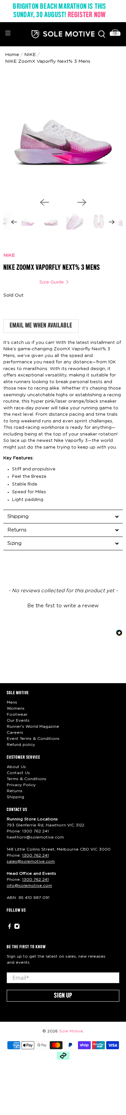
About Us (16, 767)
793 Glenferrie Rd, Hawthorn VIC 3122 (45, 825)
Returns (15, 791)
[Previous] (44, 202)
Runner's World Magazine (33, 726)
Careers (15, 732)
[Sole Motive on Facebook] (9, 927)
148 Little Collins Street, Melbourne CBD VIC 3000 (59, 849)
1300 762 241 (35, 831)
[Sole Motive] (63, 34)
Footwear (17, 714)
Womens (16, 708)
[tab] (63, 516)
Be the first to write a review (63, 605)
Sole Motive (71, 1031)
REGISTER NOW (87, 15)
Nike (30, 54)
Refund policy (21, 745)
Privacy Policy (21, 785)
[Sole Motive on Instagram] (17, 927)
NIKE (9, 255)
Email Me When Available (41, 326)
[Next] (82, 202)
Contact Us (18, 773)
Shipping (15, 797)
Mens (12, 702)
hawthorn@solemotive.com (35, 837)
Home (12, 54)
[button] (63, 605)
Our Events (18, 720)
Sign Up (63, 996)
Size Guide (52, 282)
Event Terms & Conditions (33, 739)
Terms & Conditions (26, 779)
